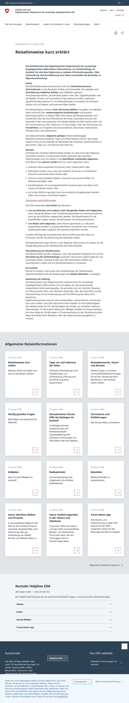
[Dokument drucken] (115, 32)
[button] (13, 24)
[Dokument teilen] (122, 33)
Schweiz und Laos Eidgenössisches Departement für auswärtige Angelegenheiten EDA (45, 10)
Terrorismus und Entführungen (41, 200)
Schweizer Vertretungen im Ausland (104, 663)
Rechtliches (63, 696)
